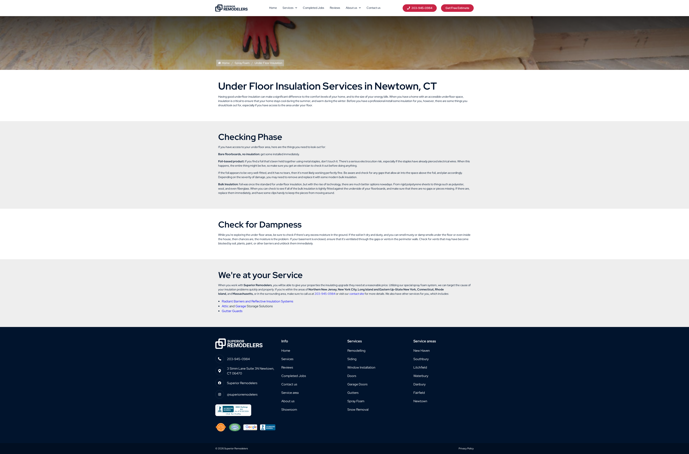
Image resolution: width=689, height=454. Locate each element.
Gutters (352, 393)
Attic (225, 306)
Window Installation (361, 367)
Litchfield (420, 367)
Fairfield (419, 393)
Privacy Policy (466, 448)
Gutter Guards (232, 311)
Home (273, 8)
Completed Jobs (313, 8)
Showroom (289, 409)
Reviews (335, 8)
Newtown (420, 401)
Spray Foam (242, 63)
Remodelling (356, 350)
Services (288, 8)
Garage (240, 306)
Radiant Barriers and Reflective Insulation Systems (257, 301)
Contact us (373, 8)
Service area (290, 393)
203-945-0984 (325, 294)
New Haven (421, 350)
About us (351, 8)
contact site (356, 294)
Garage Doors (357, 384)
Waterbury (420, 376)
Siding (352, 359)
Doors (351, 376)
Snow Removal (358, 409)
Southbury (421, 359)
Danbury (419, 384)
